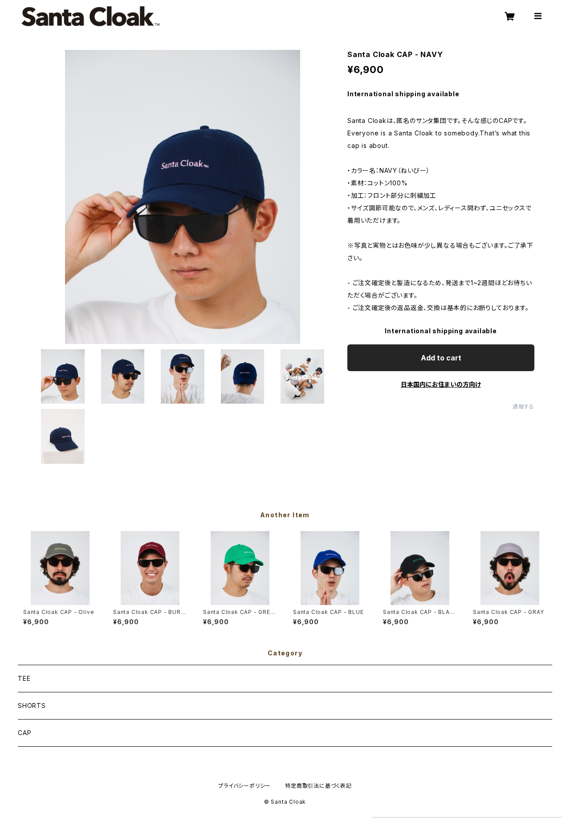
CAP (24, 732)
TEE (24, 678)
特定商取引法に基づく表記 (318, 785)
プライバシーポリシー (244, 785)
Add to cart (441, 357)
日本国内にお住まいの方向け (441, 384)
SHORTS (32, 705)
